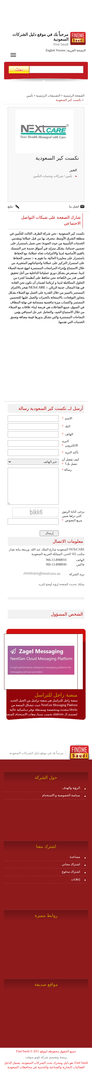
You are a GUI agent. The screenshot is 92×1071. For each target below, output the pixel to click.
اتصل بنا (74, 206)
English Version (55, 50)
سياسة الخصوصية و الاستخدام (61, 795)
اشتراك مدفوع (71, 871)
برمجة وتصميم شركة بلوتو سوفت (46, 1057)
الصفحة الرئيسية (73, 95)
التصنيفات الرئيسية (48, 95)
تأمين (29, 95)
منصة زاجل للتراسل (55, 695)
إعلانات (75, 879)
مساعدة (75, 857)
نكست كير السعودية (68, 100)
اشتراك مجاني (71, 864)
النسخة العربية (76, 50)
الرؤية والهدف (71, 788)
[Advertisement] (46, 16)
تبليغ (10, 206)
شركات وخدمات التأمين (48, 176)
